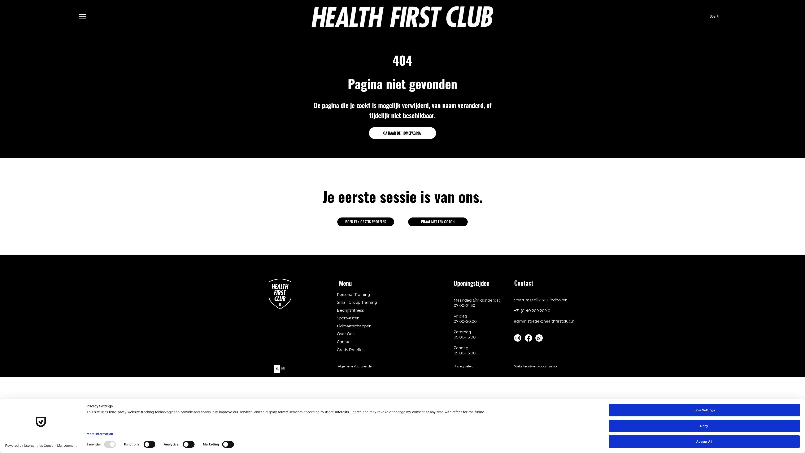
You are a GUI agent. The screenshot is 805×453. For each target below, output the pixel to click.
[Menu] (83, 16)
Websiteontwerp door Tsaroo (535, 366)
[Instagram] (517, 338)
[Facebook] (528, 338)
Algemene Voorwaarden (355, 366)
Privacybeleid (463, 366)
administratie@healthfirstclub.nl (544, 321)
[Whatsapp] (539, 338)
